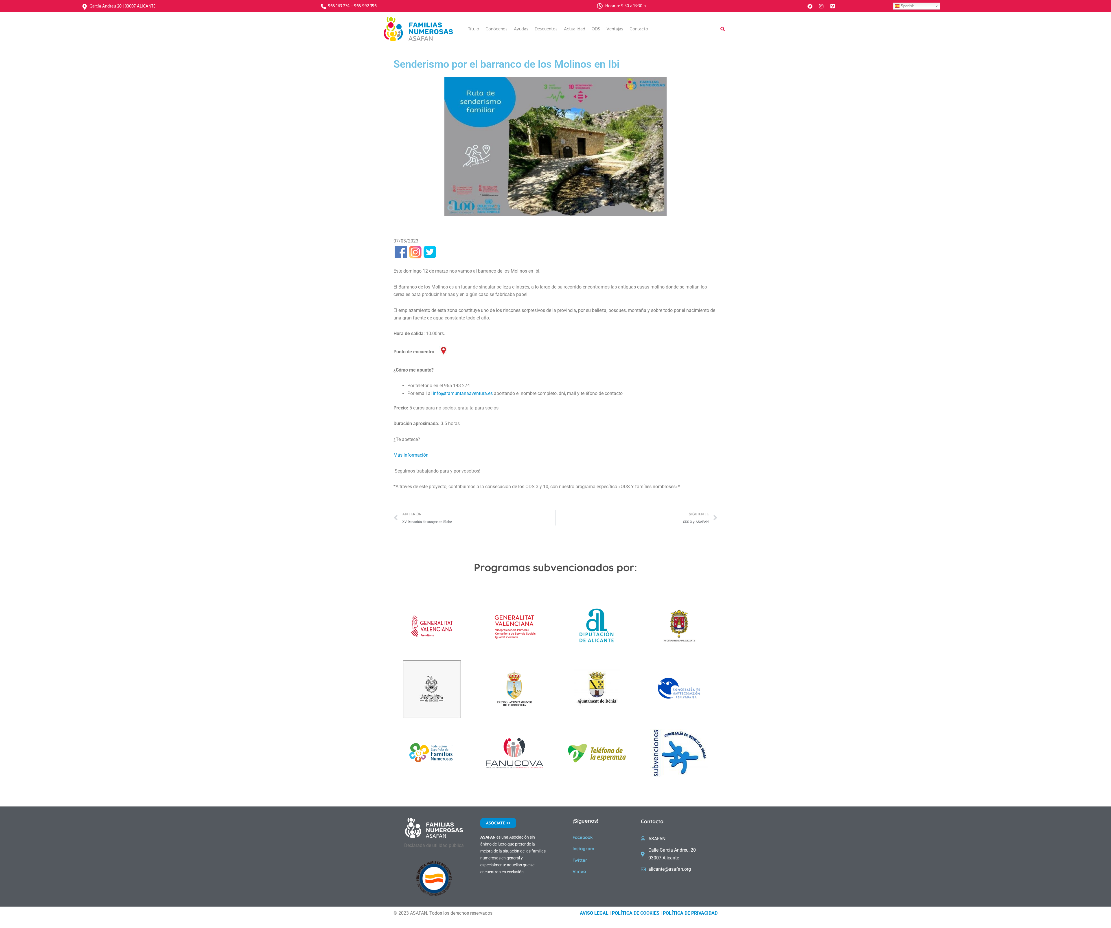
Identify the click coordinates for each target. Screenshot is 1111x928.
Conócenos (496, 29)
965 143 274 (339, 6)
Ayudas (521, 29)
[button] (723, 29)
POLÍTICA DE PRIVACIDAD (690, 913)
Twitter (580, 860)
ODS (596, 29)
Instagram (583, 848)
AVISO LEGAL (594, 913)
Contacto (639, 29)
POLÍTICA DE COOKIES (635, 913)
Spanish (907, 6)
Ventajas (614, 29)
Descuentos (546, 29)
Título (473, 29)
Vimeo (579, 871)
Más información (410, 455)
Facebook (583, 837)
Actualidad (574, 29)
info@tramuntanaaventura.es (463, 393)
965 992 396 (365, 6)
